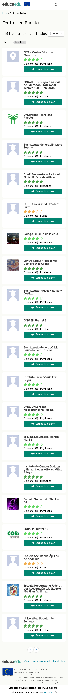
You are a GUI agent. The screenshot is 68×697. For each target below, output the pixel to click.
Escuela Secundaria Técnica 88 (41, 501)
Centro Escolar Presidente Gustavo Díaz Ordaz (40, 262)
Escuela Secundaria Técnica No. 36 (41, 438)
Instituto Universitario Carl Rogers (40, 379)
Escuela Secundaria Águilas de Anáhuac (41, 557)
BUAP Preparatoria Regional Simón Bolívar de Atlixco (42, 176)
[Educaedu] (12, 4)
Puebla (19, 42)
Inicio (4, 13)
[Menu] (62, 5)
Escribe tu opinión (45, 69)
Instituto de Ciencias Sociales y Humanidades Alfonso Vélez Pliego (43, 469)
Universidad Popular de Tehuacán (39, 620)
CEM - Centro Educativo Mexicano (39, 54)
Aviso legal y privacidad (37, 661)
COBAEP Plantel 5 (35, 320)
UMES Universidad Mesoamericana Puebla (39, 408)
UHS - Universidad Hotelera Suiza (41, 206)
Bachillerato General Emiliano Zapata (43, 146)
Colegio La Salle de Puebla (41, 234)
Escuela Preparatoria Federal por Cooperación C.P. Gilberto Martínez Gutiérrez (42, 588)
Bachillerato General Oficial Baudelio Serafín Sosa (41, 349)
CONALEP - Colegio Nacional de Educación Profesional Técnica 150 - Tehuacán (42, 85)
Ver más (48, 692)
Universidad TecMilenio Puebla (38, 116)
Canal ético (59, 661)
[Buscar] (56, 5)
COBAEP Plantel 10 (36, 529)
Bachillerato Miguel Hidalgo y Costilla (43, 292)
